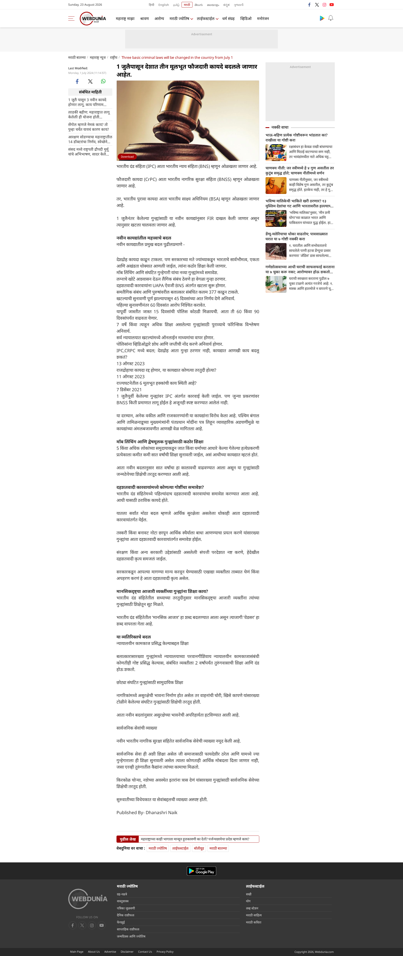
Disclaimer (127, 951)
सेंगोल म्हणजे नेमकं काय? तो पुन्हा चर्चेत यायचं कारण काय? (88, 127)
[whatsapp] (103, 81)
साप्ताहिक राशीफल (128, 929)
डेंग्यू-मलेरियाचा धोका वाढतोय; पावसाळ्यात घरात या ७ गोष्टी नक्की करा (297, 236)
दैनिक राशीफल (125, 915)
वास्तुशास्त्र (122, 901)
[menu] (72, 18)
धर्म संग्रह (228, 18)
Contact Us (145, 951)
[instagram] (324, 4)
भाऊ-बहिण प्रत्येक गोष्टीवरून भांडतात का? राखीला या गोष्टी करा (296, 137)
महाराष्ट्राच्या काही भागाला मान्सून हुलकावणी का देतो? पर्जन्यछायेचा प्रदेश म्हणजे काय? (195, 839)
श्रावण (144, 18)
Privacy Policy (165, 951)
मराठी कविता (253, 922)
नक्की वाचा (279, 127)
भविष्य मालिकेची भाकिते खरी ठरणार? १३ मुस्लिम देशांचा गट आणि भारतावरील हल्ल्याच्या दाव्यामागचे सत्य (300, 203)
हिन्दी (151, 5)
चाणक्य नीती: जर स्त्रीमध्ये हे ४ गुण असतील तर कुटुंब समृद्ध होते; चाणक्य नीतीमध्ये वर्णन (300, 170)
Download (127, 156)
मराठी (187, 5)
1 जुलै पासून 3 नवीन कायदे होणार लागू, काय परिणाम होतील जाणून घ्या (87, 102)
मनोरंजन (263, 18)
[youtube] (331, 4)
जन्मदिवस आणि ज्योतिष (131, 936)
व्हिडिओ (245, 18)
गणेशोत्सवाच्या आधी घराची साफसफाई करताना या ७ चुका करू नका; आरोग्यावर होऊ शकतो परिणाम (300, 269)
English (163, 5)
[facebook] (309, 4)
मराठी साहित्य (254, 915)
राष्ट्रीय (113, 57)
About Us (94, 951)
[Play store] (322, 18)
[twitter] (317, 4)
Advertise (110, 951)
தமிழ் (176, 5)
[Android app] (201, 871)
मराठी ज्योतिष (179, 18)
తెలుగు (199, 5)
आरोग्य (159, 18)
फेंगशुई (121, 922)
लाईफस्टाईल (206, 18)
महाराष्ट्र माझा (125, 18)
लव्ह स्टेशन (252, 908)
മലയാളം (213, 5)
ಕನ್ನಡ (226, 5)
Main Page (76, 951)
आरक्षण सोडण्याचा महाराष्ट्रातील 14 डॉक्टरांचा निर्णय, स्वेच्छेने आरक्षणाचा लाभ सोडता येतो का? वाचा (90, 139)
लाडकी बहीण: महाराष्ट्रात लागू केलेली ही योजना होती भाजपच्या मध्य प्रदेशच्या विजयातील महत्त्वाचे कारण (89, 114)
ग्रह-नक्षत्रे (122, 894)
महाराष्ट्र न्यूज (98, 57)
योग (248, 901)
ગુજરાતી (238, 5)
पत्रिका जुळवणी (126, 908)
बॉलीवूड (199, 848)
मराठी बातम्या (77, 57)
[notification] (330, 18)
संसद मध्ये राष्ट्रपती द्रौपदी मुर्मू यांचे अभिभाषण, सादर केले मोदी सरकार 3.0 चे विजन (88, 151)
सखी (248, 894)
